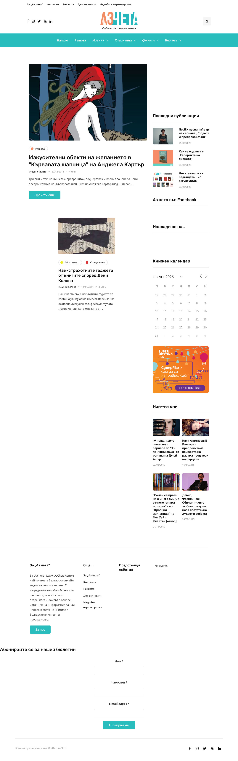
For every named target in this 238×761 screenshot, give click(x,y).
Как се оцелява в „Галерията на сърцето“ (191, 155)
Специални (123, 40)
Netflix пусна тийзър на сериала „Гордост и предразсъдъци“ (194, 133)
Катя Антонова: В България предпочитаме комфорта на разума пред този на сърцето (195, 450)
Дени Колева (39, 171)
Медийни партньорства (115, 4)
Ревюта (80, 40)
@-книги (148, 40)
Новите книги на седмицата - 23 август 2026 (191, 177)
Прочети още (45, 195)
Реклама (68, 4)
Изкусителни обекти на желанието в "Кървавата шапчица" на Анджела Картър (86, 161)
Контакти (52, 4)
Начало (62, 40)
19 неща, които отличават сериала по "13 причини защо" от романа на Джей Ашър (166, 450)
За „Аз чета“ (35, 4)
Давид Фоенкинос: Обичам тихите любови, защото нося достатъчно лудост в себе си (194, 504)
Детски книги (87, 4)
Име (119, 661)
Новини (98, 40)
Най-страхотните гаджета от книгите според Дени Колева (85, 275)
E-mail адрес (119, 703)
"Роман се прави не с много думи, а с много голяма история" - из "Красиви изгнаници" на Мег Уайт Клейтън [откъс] (166, 508)
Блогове (171, 40)
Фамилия (119, 682)
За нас (40, 630)
